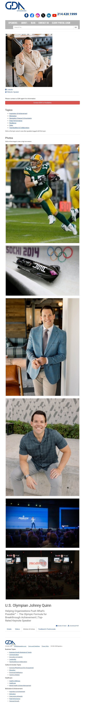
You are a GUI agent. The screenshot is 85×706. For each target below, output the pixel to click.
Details (9, 629)
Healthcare (12, 683)
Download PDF (74, 626)
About (24, 22)
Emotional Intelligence (15, 672)
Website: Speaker (13, 92)
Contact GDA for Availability (42, 103)
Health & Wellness (14, 681)
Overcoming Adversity (15, 696)
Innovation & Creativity (15, 657)
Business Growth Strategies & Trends (20, 652)
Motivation (13, 116)
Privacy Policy (45, 646)
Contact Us (43, 22)
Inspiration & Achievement (18, 113)
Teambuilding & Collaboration (19, 128)
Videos (17, 629)
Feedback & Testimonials (47, 629)
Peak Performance (15, 121)
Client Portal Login (61, 22)
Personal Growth (14, 701)
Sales (11, 125)
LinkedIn (10, 90)
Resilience (12, 123)
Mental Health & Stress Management (20, 685)
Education (12, 670)
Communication (14, 654)
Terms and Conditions (34, 646)
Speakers (12, 22)
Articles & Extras (29, 629)
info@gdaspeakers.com (20, 646)
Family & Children (14, 675)
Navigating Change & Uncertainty (20, 118)
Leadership (12, 659)
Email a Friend (62, 626)
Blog (33, 22)
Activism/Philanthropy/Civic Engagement (21, 668)
